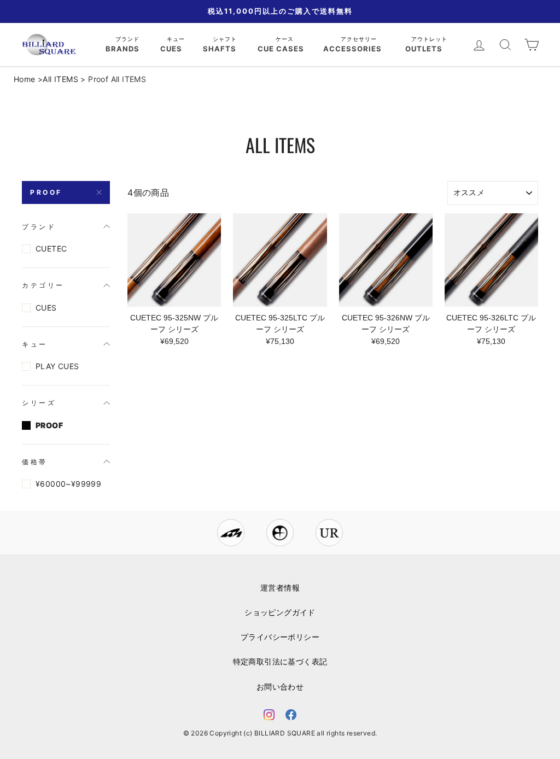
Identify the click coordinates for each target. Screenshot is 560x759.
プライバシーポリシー (280, 637)
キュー (177, 39)
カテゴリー (43, 285)
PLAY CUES (57, 366)
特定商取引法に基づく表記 (280, 661)
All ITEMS (60, 79)
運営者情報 (280, 587)
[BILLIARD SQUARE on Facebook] (290, 716)
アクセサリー (360, 39)
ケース (286, 39)
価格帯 (35, 462)
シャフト (226, 39)
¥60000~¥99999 (68, 483)
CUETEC (51, 248)
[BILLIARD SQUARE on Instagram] (269, 716)
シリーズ (39, 403)
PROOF (46, 192)
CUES (46, 307)
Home (25, 79)
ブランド (128, 39)
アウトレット (430, 39)
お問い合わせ (280, 686)
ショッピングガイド (280, 612)
